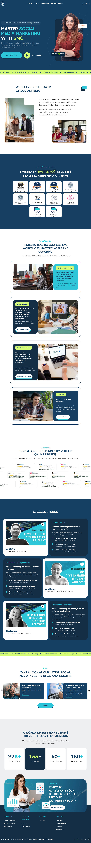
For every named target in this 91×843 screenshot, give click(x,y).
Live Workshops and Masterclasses (9, 825)
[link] (32, 55)
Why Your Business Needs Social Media (31, 686)
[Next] (89, 691)
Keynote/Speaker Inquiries (61, 825)
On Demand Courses (9, 820)
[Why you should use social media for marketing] (55, 691)
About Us (59, 820)
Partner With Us (26, 826)
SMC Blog (42, 820)
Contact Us (60, 829)
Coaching (24, 823)
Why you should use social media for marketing (75, 686)
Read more (25, 695)
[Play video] (26, 533)
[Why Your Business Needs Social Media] (11, 691)
